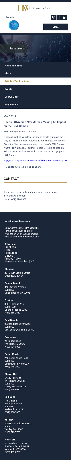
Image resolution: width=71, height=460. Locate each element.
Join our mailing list (16, 261)
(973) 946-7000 (12, 366)
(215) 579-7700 (12, 432)
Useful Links (12, 96)
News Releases (13, 65)
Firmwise (24, 236)
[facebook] (59, 17)
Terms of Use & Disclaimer (18, 230)
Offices (9, 255)
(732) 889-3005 (12, 412)
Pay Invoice (11, 104)
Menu (55, 27)
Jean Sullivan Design (28, 233)
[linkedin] (64, 17)
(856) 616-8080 (12, 389)
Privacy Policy (13, 258)
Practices (10, 247)
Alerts (8, 73)
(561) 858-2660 (12, 312)
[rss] (53, 17)
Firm (7, 249)
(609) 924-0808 (18, 199)
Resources (11, 252)
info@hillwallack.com (15, 195)
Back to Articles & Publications (24, 167)
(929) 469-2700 (12, 452)
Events (8, 89)
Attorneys (10, 244)
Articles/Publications (17, 81)
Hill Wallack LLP (31, 228)
